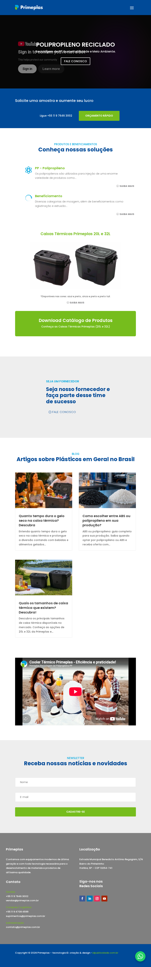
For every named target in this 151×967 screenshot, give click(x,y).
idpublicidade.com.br (105, 953)
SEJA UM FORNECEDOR (62, 381)
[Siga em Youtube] (104, 898)
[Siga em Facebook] (82, 898)
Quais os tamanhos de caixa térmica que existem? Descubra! (43, 608)
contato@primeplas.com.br (23, 927)
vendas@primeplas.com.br (22, 900)
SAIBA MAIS (127, 186)
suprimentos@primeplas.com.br (25, 916)
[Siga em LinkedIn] (90, 898)
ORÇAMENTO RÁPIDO (99, 115)
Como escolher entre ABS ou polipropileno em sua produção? (106, 520)
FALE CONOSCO (75, 61)
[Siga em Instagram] (97, 898)
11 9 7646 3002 (62, 115)
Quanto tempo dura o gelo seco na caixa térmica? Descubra (41, 520)
